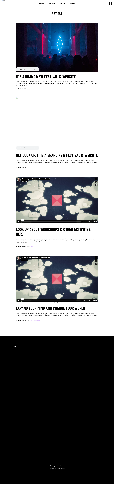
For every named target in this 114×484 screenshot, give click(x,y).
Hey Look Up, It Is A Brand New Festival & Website (57, 155)
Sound (35, 89)
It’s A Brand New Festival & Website (46, 76)
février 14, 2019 (20, 89)
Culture (28, 89)
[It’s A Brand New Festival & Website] (57, 47)
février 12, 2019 (20, 320)
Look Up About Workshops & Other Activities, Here (53, 232)
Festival (28, 167)
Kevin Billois (60, 466)
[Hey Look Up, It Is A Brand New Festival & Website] (57, 124)
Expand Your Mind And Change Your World (50, 308)
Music (27, 320)
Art (32, 89)
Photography (36, 320)
